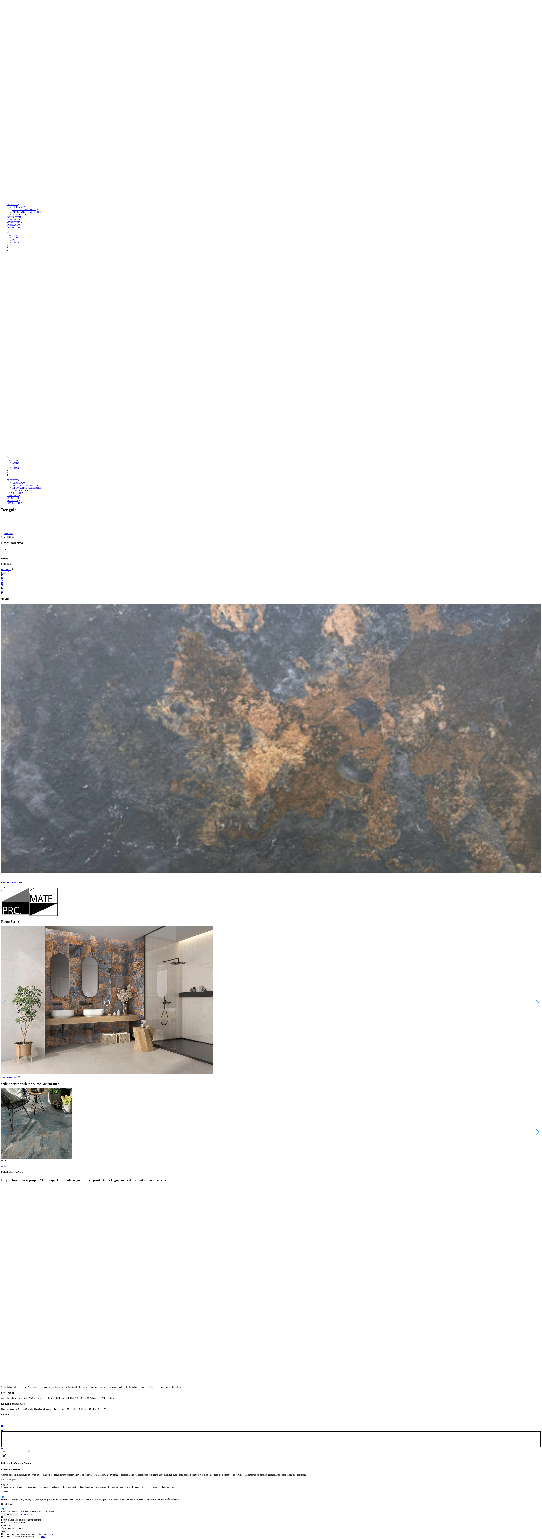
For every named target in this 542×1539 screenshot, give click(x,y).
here (51, 1534)
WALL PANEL (19, 214)
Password (5, 1525)
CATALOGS (13, 220)
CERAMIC (17, 207)
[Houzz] (2, 588)
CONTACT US (14, 227)
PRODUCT (12, 204)
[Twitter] (2, 580)
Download (6, 569)
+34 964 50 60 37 (35, 1420)
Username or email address (13, 1522)
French (15, 240)
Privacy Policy (21, 1441)
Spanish (15, 242)
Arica (3, 1166)
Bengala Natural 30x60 (12, 883)
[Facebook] (2, 578)
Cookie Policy (35, 1441)
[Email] (2, 575)
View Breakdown (9, 1077)
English (15, 237)
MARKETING (14, 222)
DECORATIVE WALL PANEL (27, 212)
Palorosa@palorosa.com (12, 1420)
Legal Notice (7, 1441)
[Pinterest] (2, 583)
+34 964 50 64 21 (55, 1420)
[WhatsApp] (2, 590)
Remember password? (14, 1528)
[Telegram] (2, 593)
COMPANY (12, 225)
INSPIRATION (14, 217)
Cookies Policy (25, 1514)
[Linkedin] (2, 585)
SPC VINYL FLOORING (24, 209)
